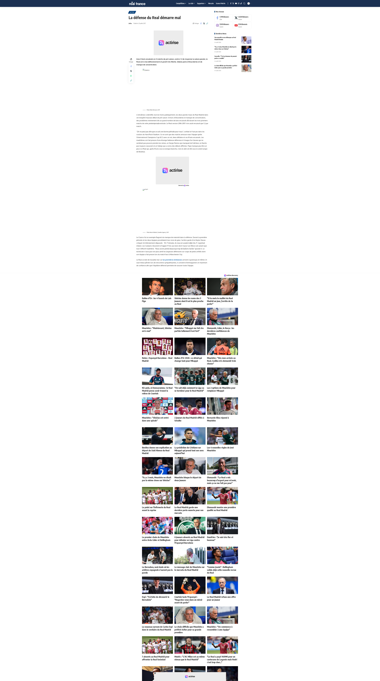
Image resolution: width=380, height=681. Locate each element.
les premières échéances (172, 260)
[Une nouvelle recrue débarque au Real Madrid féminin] (246, 40)
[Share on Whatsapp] (131, 75)
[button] (228, 3)
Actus (132, 12)
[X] (233, 3)
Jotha (130, 23)
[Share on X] (204, 23)
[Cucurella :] (246, 59)
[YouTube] (236, 3)
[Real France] (141, 3)
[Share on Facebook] (201, 23)
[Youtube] (242, 25)
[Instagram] (238, 3)
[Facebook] (231, 3)
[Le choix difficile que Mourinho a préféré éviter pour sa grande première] (246, 68)
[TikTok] (241, 3)
